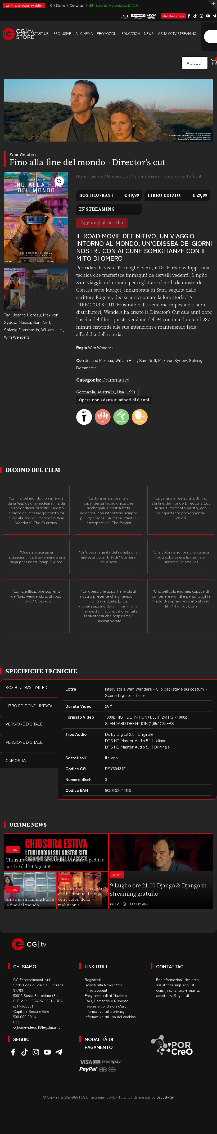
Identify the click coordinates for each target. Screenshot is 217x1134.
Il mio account (96, 990)
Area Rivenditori (173, 16)
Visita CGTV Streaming (177, 33)
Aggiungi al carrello (102, 223)
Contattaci (77, 5)
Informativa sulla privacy (105, 1011)
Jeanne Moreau (27, 314)
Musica (25, 322)
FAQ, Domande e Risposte (106, 1000)
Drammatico (117, 176)
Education (130, 33)
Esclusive (62, 33)
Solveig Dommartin (21, 329)
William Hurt (52, 329)
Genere (97, 176)
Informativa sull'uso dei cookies (110, 1016)
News (148, 33)
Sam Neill (41, 322)
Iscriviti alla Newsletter (103, 984)
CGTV (114, 904)
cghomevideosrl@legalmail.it (36, 1027)
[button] (59, 181)
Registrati (93, 979)
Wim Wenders (16, 337)
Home (81, 176)
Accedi (195, 63)
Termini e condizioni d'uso (105, 1006)
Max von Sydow (172, 360)
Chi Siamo (57, 5)
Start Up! (41, 33)
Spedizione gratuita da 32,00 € (116, 5)
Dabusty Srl (165, 1097)
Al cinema (84, 33)
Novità (23, 33)
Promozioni (107, 33)
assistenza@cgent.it (172, 995)
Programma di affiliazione (106, 995)
